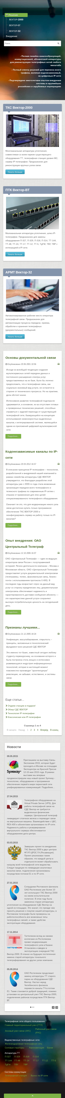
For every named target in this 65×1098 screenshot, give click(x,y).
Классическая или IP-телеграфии (24, 717)
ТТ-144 (8, 1060)
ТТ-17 (36, 1060)
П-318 (26, 1056)
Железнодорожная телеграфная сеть (23, 1044)
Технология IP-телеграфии (21, 713)
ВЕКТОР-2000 (16, 19)
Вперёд (44, 730)
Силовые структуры (14, 1047)
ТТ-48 (17, 1060)
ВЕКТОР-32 (14, 31)
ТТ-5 (53, 1060)
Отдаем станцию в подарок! (22, 706)
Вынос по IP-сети (39, 1075)
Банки (50, 1047)
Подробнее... (13, 436)
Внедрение (11, 36)
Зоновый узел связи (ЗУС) (18, 1031)
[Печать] (59, 363)
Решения (13, 15)
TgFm (8, 1064)
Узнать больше (15, 171)
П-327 (8, 1056)
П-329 (17, 1056)
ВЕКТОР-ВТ (15, 25)
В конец (54, 730)
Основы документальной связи (30, 357)
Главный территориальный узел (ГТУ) (24, 1025)
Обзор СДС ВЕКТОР (18, 709)
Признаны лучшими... (22, 627)
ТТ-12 (45, 1060)
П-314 (36, 1056)
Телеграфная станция (16, 1075)
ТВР (25, 1064)
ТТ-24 (26, 1060)
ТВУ (16, 1064)
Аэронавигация (36, 1047)
